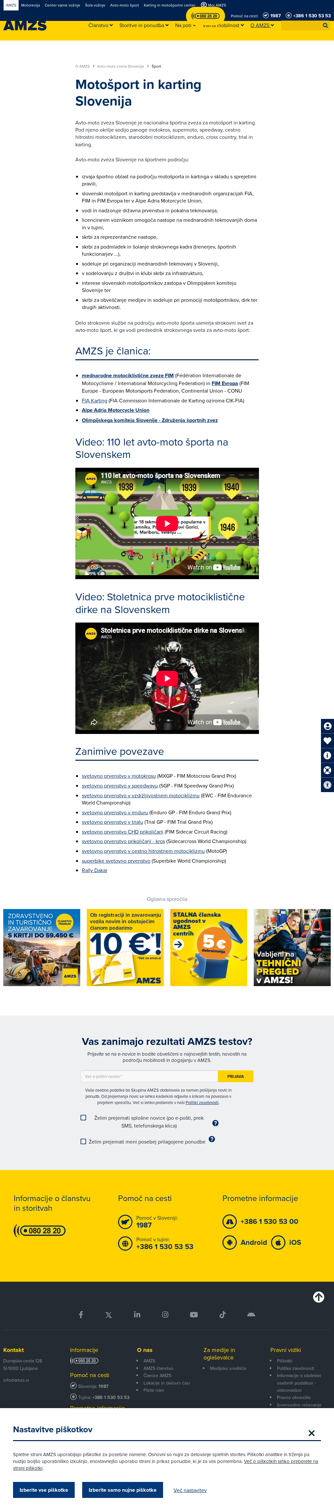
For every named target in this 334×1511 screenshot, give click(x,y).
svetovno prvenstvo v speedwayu (120, 785)
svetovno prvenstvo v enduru (115, 812)
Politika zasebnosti (295, 1368)
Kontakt (13, 1350)
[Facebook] (81, 1315)
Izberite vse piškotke (44, 1490)
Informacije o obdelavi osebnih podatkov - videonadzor (299, 1382)
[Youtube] (194, 1315)
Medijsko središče (228, 1368)
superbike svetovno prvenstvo (116, 860)
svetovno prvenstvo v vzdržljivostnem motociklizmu (141, 795)
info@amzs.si (16, 1380)
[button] (325, 25)
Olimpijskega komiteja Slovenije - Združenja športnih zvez (150, 420)
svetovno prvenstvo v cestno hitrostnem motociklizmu (143, 850)
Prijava (235, 1076)
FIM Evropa (225, 383)
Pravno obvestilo (294, 1397)
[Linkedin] (137, 1315)
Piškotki (284, 1360)
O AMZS (83, 66)
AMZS (149, 1360)
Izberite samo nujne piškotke (123, 1490)
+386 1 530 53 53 (110, 1397)
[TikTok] (222, 1315)
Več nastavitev (190, 1490)
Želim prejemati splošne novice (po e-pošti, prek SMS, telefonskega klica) (149, 1121)
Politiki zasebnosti (202, 1102)
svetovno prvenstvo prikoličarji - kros (123, 841)
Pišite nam (154, 1390)
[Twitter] (108, 1315)
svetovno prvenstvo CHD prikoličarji (122, 831)
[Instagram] (165, 1315)
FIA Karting (94, 400)
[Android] (251, 1315)
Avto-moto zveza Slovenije (121, 66)
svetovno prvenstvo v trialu (112, 821)
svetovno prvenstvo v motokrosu (119, 775)
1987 (104, 1386)
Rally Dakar (94, 870)
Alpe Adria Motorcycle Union (115, 410)
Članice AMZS (157, 1375)
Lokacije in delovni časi (167, 1383)
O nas (145, 1350)
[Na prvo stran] (25, 25)
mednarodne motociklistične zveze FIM (128, 375)
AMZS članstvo (158, 1368)
